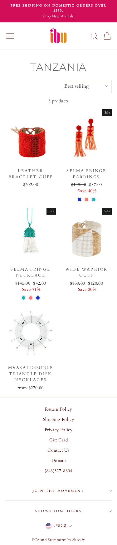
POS (36, 539)
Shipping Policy (58, 419)
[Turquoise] (93, 199)
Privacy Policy (58, 430)
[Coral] (86, 199)
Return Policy (58, 409)
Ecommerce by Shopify (66, 539)
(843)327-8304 (58, 471)
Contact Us (58, 450)
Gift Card (58, 440)
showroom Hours (58, 511)
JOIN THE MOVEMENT (58, 491)
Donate (58, 460)
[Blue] (79, 199)
